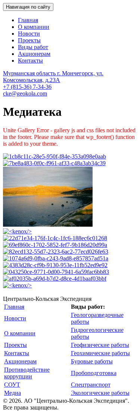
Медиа (12, 393)
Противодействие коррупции (27, 373)
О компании (33, 27)
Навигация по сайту (28, 7)
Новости (29, 33)
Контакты (30, 60)
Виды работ (33, 47)
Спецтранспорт (91, 384)
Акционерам (34, 54)
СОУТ (12, 384)
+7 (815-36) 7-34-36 (27, 87)
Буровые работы (92, 361)
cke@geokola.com (25, 93)
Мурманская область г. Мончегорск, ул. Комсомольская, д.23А (53, 76)
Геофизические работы (100, 345)
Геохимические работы (100, 353)
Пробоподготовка (93, 373)
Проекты (29, 40)
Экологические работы (100, 393)
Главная (28, 20)
